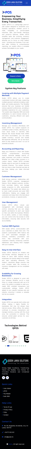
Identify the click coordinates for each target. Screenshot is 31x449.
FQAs (5, 412)
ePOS (5, 391)
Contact (5, 415)
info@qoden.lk (8, 437)
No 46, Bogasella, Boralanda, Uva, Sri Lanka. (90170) (15, 427)
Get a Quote (15, 81)
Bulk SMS (6, 396)
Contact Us (7, 421)
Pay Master (7, 393)
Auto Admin (7, 388)
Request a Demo (15, 76)
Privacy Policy (7, 409)
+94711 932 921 (9, 432)
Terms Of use (7, 407)
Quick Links (7, 384)
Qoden (10, 444)
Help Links (6, 402)
